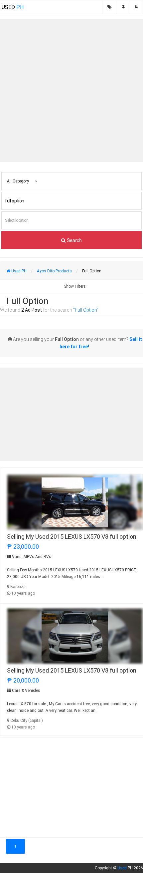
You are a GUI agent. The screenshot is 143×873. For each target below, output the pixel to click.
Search (74, 240)
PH (13, 7)
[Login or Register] (136, 7)
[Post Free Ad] (123, 7)
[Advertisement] (71, 90)
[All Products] (109, 7)
